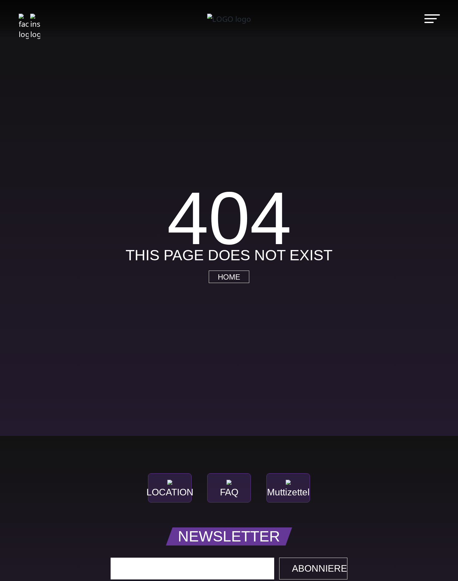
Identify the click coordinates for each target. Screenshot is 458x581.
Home (229, 277)
